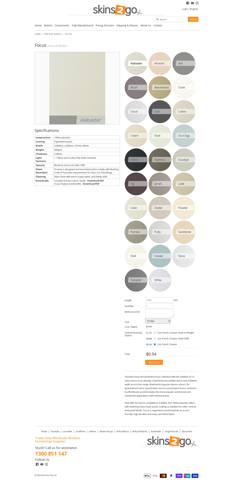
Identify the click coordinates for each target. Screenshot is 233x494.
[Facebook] (187, 3)
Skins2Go (45, 475)
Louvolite (67, 431)
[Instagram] (197, 3)
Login (185, 8)
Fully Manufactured (82, 25)
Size (127, 321)
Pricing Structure (105, 25)
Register (194, 8)
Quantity (129, 305)
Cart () (193, 19)
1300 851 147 (51, 453)
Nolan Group (106, 431)
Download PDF (95, 180)
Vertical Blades (52, 34)
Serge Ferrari (171, 431)
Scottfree (80, 431)
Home (38, 25)
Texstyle (54, 431)
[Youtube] (192, 3)
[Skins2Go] (116, 10)
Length (128, 300)
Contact (158, 25)
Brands (48, 25)
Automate (156, 431)
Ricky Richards (140, 431)
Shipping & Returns (127, 25)
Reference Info (132, 311)
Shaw (44, 431)
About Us (146, 25)
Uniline (92, 431)
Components (62, 25)
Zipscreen (187, 431)
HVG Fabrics (122, 431)
